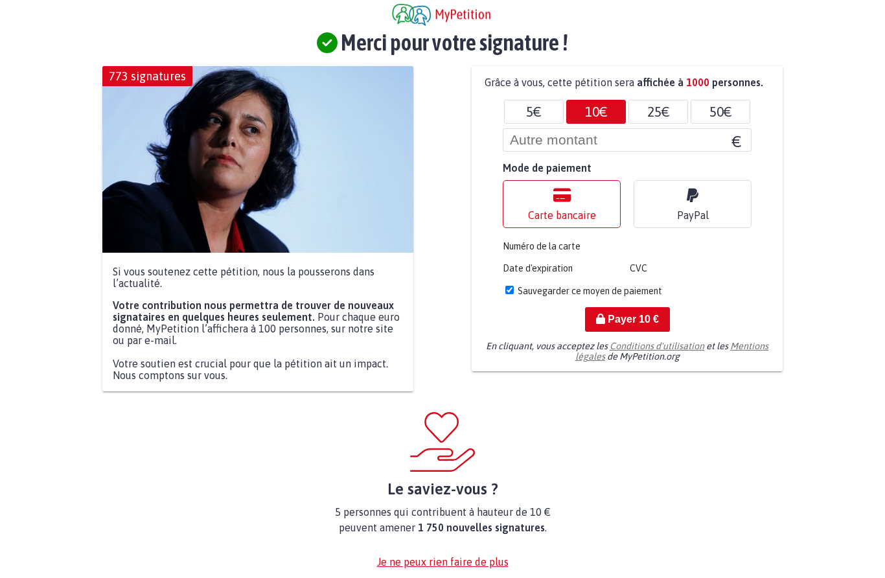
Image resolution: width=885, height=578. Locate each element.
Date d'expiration (538, 268)
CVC (638, 268)
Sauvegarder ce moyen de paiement (590, 291)
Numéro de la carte (541, 246)
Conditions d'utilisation (657, 346)
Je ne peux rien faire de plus (443, 562)
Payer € (632, 319)
